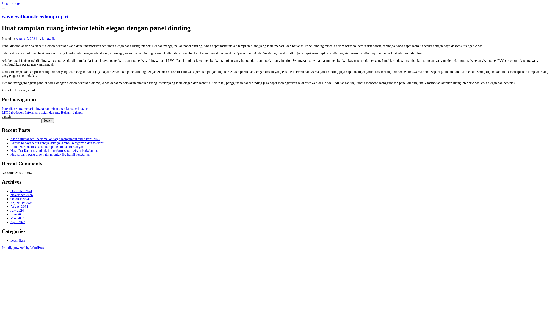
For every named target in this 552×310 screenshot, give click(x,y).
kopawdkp (49, 38)
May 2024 (17, 218)
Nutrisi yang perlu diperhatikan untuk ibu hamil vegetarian (50, 154)
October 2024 (19, 199)
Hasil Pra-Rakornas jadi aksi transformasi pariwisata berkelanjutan (55, 150)
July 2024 (17, 210)
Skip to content (12, 3)
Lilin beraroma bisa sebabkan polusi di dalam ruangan (47, 147)
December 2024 (21, 191)
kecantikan (17, 240)
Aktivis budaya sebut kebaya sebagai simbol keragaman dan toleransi (57, 143)
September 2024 (21, 203)
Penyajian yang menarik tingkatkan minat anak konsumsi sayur (44, 108)
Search (6, 116)
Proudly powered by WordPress (23, 248)
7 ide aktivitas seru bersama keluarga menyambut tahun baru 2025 (55, 139)
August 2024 (19, 206)
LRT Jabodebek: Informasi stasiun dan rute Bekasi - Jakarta (42, 112)
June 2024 (17, 214)
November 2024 (21, 195)
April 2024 (17, 222)
